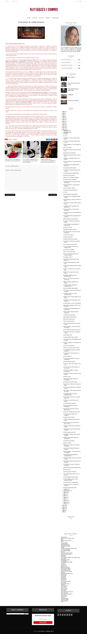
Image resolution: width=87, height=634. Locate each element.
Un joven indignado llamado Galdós (70, 477)
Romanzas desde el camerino (69, 188)
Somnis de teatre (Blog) (66, 581)
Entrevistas (55, 17)
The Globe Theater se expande (69, 179)
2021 (63, 114)
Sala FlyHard (63, 578)
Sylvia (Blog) (63, 582)
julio (64, 494)
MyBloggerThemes (50, 631)
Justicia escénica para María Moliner (70, 218)
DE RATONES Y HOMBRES (68, 249)
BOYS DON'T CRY (67, 469)
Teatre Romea (64, 595)
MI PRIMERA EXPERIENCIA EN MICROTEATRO (70, 276)
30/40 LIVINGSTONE (67, 335)
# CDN (10, 139)
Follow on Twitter (66, 59)
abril (64, 498)
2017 (63, 121)
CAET (62, 541)
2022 (63, 113)
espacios (33, 24)
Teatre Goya (63, 587)
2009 (63, 508)
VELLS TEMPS (71, 77)
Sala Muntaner (64, 579)
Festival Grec (63, 555)
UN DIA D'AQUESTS (67, 356)
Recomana (63, 572)
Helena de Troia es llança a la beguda (71, 177)
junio (64, 495)
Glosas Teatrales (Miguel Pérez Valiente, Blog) (70, 557)
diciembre (66, 130)
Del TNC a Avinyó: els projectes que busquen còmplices (70, 254)
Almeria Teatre (64, 537)
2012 (63, 129)
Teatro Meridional (13, 61)
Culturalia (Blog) (64, 543)
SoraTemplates (41, 631)
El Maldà (62, 547)
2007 (63, 511)
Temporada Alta (64, 600)
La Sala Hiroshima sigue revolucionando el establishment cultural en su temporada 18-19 (48, 161)
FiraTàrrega (63, 556)
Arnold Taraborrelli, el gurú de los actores (71, 329)
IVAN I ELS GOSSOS (67, 147)
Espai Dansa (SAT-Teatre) (66, 554)
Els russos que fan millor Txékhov (70, 381)
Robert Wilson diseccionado (69, 319)
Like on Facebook (66, 62)
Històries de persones (73, 100)
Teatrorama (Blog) (64, 599)
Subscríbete (42, 622)
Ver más (78, 51)
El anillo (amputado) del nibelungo (70, 194)
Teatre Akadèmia (64, 586)
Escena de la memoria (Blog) (67, 553)
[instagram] (81, 1)
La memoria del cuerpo (68, 236)
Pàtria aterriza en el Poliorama (69, 152)
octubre (65, 489)
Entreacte (63, 551)
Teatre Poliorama (64, 592)
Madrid (37, 24)
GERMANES (70, 94)
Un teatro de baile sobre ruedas (69, 487)
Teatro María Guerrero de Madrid (40, 92)
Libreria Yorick (64, 565)
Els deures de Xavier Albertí (68, 417)
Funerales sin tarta (67, 376)
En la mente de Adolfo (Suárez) (69, 167)
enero (65, 503)
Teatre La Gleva (64, 588)
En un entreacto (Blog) (65, 550)
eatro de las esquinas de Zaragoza (24, 101)
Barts (62, 539)
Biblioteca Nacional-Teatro (66, 540)
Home (7, 1)
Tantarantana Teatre (65, 583)
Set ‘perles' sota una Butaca (69, 175)
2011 (63, 505)
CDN (30, 24)
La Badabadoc (64, 561)
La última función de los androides (70, 239)
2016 (63, 122)
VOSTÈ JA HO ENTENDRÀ (68, 345)
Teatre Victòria (64, 596)
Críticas (34, 17)
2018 (63, 119)
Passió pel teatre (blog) (65, 568)
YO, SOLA (65, 135)
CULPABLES (65, 133)
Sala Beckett (63, 576)
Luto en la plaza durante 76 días (70, 244)
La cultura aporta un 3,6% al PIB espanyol (72, 303)
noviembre (66, 132)
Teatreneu (63, 597)
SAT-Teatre (63, 580)
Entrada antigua (52, 194)
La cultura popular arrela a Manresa (70, 337)
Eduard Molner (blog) (65, 545)
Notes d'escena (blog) (65, 567)
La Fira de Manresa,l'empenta (69, 361)
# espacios (14, 139)
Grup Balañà (63, 558)
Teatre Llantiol (64, 589)
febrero (65, 502)
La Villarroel (63, 564)
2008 (63, 510)
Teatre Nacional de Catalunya (67, 591)
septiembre (66, 490)
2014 (63, 126)
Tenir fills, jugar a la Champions (69, 471)
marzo (65, 500)
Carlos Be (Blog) (64, 542)
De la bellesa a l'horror (67, 257)
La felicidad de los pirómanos (69, 315)
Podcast (47, 17)
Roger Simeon (64, 574)
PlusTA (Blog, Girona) (65, 570)
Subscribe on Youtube (67, 65)
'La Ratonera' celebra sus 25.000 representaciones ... (70, 294)
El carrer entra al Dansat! (68, 234)
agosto (65, 492)
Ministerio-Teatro (64, 566)
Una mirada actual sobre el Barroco (70, 190)
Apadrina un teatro (67, 442)
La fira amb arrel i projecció (68, 440)
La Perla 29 (63, 563)
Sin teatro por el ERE (67, 227)
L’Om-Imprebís (22, 61)
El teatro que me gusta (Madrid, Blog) (69, 548)
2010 (63, 507)
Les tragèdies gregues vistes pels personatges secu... (70, 394)
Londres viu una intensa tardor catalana (71, 347)
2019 (63, 118)
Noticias (41, 17)
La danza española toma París (69, 432)
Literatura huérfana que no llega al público (72, 467)
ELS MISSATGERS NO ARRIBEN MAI (71, 173)
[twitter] (78, 1)
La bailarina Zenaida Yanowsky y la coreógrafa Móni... (70, 285)
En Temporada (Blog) (65, 549)
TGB (62, 601)
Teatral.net (63, 584)
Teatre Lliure (63, 590)
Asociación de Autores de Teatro (67, 538)
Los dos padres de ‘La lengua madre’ (70, 482)
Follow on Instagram (67, 68)
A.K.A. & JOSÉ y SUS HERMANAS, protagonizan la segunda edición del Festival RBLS (30, 161)
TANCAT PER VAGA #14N (68, 321)
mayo (64, 497)
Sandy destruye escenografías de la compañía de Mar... (70, 455)
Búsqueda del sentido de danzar (70, 229)
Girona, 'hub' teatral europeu (69, 251)
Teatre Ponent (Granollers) (66, 594)
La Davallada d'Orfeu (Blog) (66, 562)
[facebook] (76, 1)
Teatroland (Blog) (64, 598)
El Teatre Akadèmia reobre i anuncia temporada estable (70, 480)
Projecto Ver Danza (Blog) (66, 571)
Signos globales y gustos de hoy (70, 317)
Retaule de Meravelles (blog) (67, 573)
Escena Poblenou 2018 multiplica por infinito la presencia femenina (12, 160)
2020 (63, 116)
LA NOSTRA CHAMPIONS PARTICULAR (71, 411)
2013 (63, 127)
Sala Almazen (63, 575)
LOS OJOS (65, 192)
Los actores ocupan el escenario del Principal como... (70, 247)
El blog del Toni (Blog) (65, 546)
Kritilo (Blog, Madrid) (65, 559)
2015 (63, 124)
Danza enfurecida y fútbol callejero (70, 288)
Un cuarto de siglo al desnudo (69, 403)
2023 (63, 111)
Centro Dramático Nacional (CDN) (27, 60)
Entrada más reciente (10, 194)
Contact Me (14, 1)
